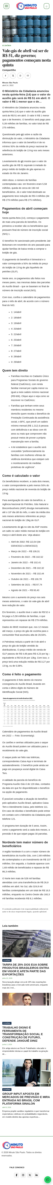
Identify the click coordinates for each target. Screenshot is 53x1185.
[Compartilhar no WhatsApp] (20, 76)
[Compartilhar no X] (13, 76)
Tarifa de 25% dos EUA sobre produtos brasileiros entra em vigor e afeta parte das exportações (25, 969)
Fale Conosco (17, 1167)
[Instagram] (23, 1175)
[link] (26, 6)
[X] (29, 1175)
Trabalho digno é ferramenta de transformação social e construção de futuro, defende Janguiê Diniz (22, 1034)
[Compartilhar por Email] (28, 76)
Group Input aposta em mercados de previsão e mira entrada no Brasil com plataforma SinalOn (26, 1098)
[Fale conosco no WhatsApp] (47, 1179)
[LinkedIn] (36, 1175)
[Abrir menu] (6, 6)
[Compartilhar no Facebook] (5, 76)
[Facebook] (16, 1175)
